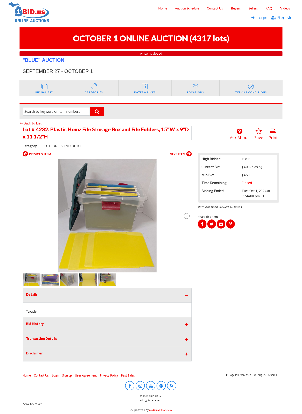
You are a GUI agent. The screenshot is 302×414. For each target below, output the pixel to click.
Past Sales (128, 375)
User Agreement (86, 375)
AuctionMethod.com (160, 410)
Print (273, 137)
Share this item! (208, 217)
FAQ (269, 8)
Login (261, 17)
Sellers (253, 8)
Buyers (236, 8)
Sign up (67, 375)
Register (285, 17)
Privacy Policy (109, 375)
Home (162, 8)
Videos (285, 8)
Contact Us (215, 8)
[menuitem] (162, 8)
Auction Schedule (187, 8)
